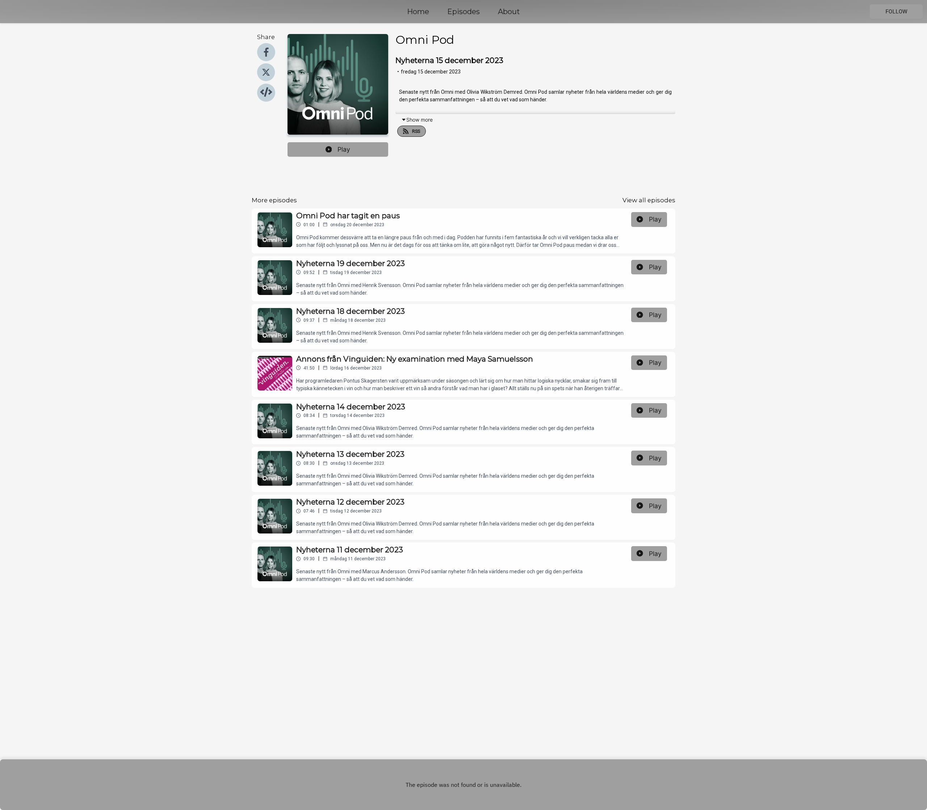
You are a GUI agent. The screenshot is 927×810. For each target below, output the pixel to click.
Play (343, 149)
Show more (419, 120)
